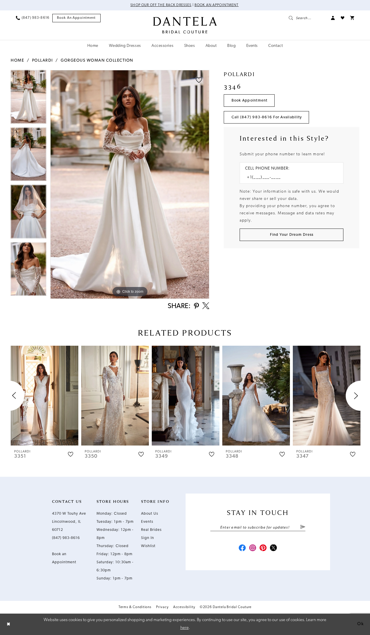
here (184, 628)
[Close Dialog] (8, 624)
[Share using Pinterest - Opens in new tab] (196, 306)
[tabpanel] (28, 99)
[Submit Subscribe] (303, 527)
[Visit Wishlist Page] (342, 18)
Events (147, 522)
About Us (149, 514)
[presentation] (44, 396)
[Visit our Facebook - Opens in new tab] (242, 548)
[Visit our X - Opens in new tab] (273, 548)
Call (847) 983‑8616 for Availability (267, 117)
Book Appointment (250, 100)
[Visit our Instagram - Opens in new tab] (252, 548)
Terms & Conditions (135, 607)
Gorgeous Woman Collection (97, 60)
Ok (360, 624)
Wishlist (148, 546)
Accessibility (184, 607)
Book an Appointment (217, 5)
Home (17, 60)
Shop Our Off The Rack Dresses (160, 5)
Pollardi (42, 60)
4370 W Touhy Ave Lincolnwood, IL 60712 (69, 522)
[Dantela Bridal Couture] (185, 25)
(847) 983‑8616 (66, 538)
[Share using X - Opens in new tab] (205, 306)
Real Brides (151, 530)
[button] (333, 18)
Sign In (147, 538)
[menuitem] (32, 18)
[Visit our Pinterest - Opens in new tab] (263, 548)
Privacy (162, 607)
